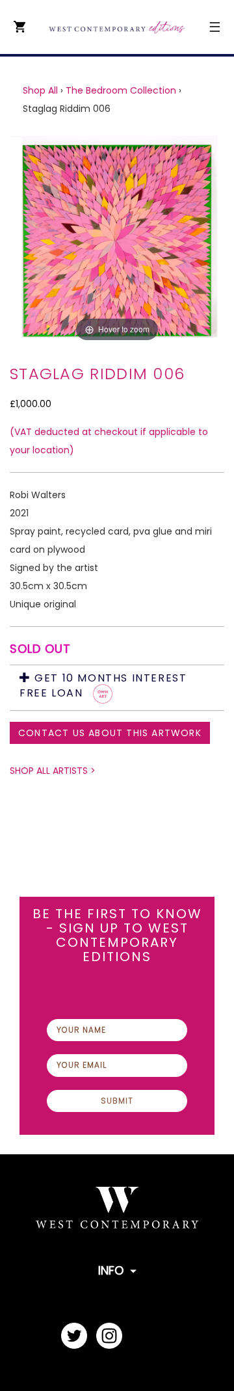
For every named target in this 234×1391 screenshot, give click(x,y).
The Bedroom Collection (121, 90)
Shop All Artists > (53, 770)
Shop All (40, 90)
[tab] (117, 688)
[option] (117, 240)
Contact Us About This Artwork (110, 732)
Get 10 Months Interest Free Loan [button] (103, 686)
